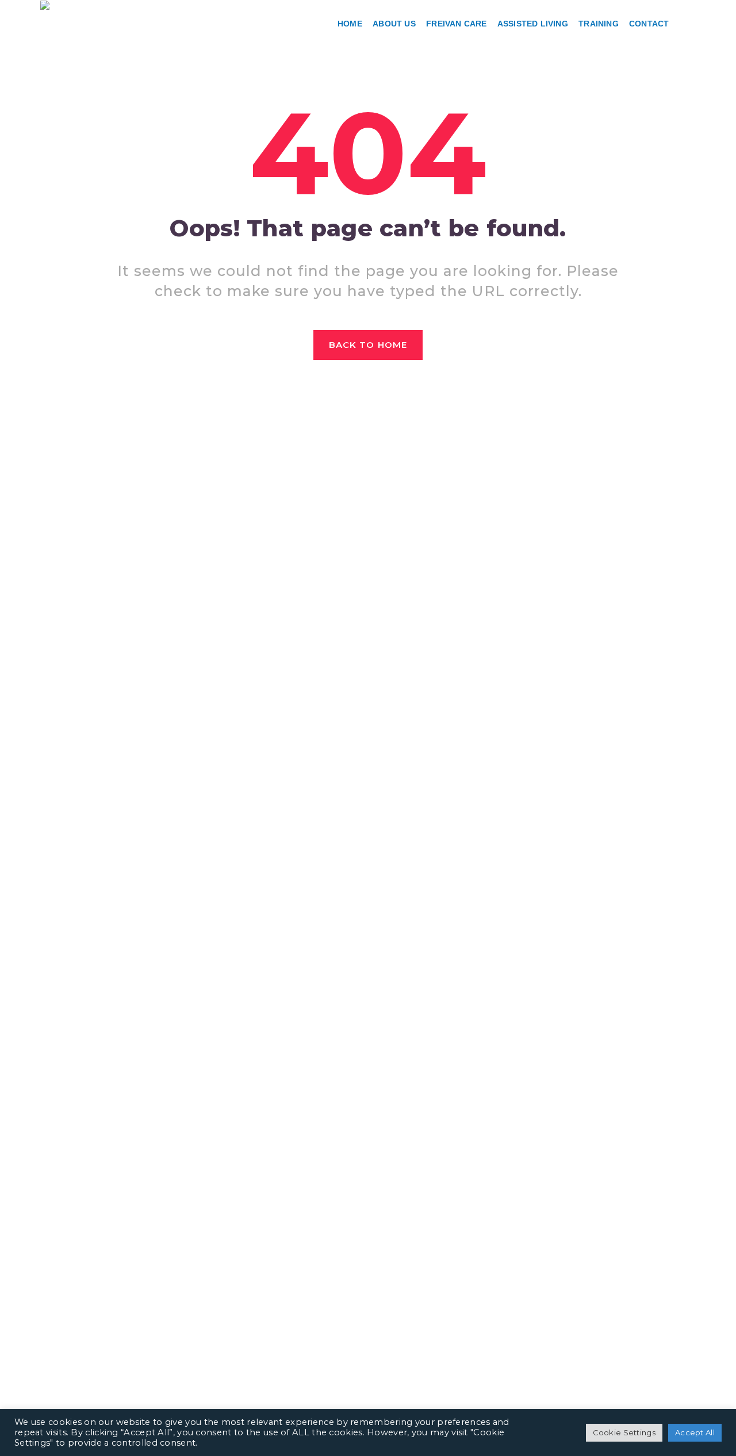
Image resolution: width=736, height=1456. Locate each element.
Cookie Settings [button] (624, 1432)
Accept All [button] (695, 1432)
